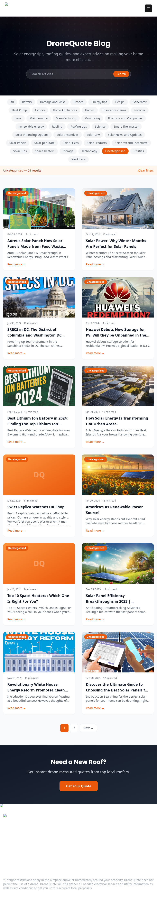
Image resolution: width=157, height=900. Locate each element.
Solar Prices (71, 143)
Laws (18, 118)
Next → (88, 728)
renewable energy (31, 126)
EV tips (119, 102)
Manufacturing (66, 118)
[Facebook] (5, 831)
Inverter (139, 110)
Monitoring (92, 118)
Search (121, 74)
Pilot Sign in (91, 832)
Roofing (57, 126)
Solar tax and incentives (131, 143)
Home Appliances (65, 110)
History (40, 110)
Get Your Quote (78, 786)
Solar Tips (20, 151)
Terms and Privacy (17, 852)
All (12, 102)
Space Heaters (45, 151)
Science (100, 126)
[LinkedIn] (13, 831)
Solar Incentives (67, 135)
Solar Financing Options (32, 135)
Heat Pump (19, 110)
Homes (89, 110)
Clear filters (146, 170)
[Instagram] (30, 831)
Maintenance (39, 118)
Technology (89, 151)
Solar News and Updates (125, 135)
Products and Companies (125, 118)
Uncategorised (115, 151)
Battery (27, 102)
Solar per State (44, 143)
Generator (140, 102)
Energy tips (99, 102)
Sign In (8, 859)
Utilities (138, 151)
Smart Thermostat (126, 126)
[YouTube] (22, 831)
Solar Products (97, 143)
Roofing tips (79, 126)
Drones (78, 102)
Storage (68, 151)
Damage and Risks (52, 102)
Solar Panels (17, 143)
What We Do (91, 825)
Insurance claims (114, 110)
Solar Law (93, 135)
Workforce (78, 159)
